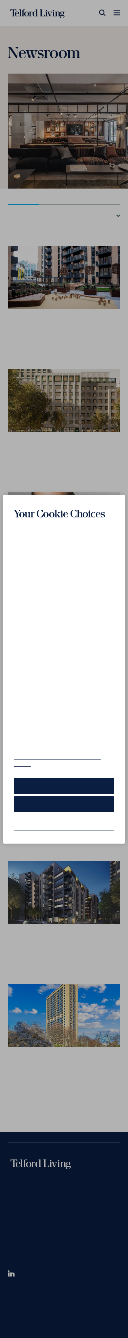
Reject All (64, 809)
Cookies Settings (64, 827)
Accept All (64, 790)
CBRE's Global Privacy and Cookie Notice (57, 764)
